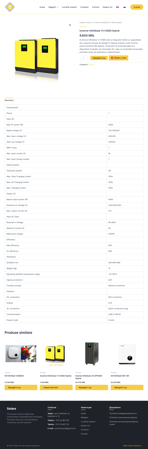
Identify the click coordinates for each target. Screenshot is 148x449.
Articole (95, 7)
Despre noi (107, 7)
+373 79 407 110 (62, 424)
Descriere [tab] (9, 100)
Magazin (52, 7)
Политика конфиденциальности (123, 413)
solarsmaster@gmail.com (65, 428)
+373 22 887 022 (62, 420)
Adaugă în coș (99, 58)
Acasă (82, 22)
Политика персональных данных (123, 417)
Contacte (84, 7)
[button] (57, 7)
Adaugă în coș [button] (14, 387)
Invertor (89, 22)
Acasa (42, 7)
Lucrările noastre (69, 7)
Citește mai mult (50, 387)
